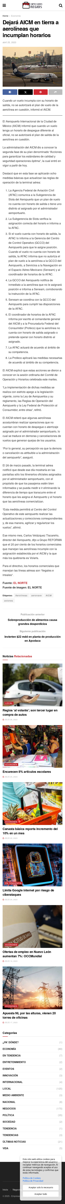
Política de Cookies (32, 1178)
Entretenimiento (14, 1062)
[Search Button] (60, 5)
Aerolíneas (21, 595)
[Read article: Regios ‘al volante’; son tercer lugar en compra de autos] (32, 685)
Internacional (13, 1082)
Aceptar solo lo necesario (41, 1187)
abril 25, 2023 (9, 42)
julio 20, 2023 (11, 838)
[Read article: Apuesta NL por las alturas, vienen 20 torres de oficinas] (32, 987)
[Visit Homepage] (32, 5)
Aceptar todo (40, 1194)
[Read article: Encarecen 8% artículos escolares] (32, 746)
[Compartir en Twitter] (25, 92)
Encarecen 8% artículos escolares (27, 771)
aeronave (36, 595)
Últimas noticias (14, 1141)
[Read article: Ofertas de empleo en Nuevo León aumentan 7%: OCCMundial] (32, 926)
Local (8, 703)
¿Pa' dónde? (11, 1042)
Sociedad (9, 1121)
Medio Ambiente (13, 1095)
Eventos (8, 1068)
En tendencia (13, 883)
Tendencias (10, 1135)
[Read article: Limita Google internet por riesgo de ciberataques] (32, 865)
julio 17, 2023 (11, 1022)
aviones (8, 600)
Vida (5, 1148)
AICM (49, 595)
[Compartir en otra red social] (56, 92)
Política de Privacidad (33, 1181)
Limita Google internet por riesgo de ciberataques (28, 892)
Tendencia (10, 1128)
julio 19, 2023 (11, 961)
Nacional (9, 1102)
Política (8, 1115)
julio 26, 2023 (11, 719)
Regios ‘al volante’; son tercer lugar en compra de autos (30, 712)
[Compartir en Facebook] (10, 92)
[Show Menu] (4, 5)
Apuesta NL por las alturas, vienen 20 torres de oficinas (29, 1015)
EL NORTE (20, 583)
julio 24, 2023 (11, 777)
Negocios (9, 1108)
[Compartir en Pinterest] (41, 92)
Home (5, 15)
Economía (16, 15)
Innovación (10, 1075)
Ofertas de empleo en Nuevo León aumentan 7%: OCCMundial (27, 953)
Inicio (5, 1189)
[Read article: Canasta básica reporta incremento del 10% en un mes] (32, 803)
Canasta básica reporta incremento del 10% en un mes (30, 831)
